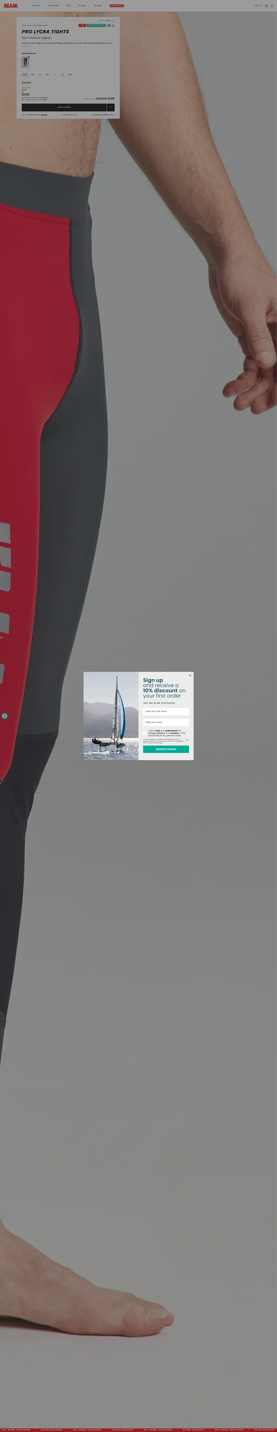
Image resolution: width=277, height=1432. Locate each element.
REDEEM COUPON (166, 749)
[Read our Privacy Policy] (187, 740)
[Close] (190, 675)
